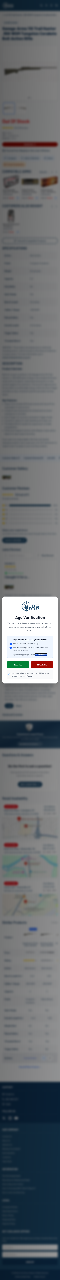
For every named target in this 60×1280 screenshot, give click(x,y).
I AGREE (18, 664)
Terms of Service (41, 655)
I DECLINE (42, 664)
